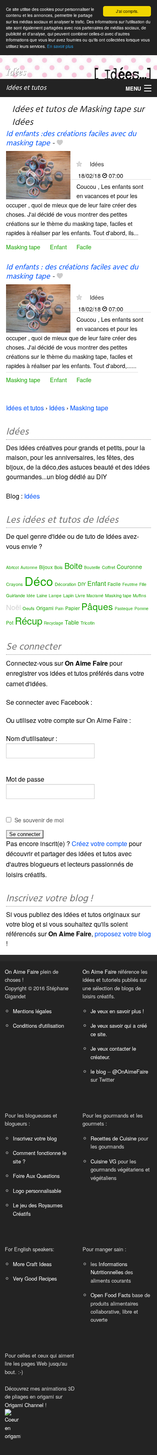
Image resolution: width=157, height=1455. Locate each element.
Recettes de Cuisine (113, 1138)
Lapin (68, 595)
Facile (83, 246)
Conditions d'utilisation (38, 1025)
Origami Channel (24, 1405)
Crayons (14, 584)
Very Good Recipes (35, 1278)
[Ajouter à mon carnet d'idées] (60, 143)
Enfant (58, 246)
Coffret (108, 567)
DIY (82, 583)
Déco (39, 581)
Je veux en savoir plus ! (117, 1011)
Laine (42, 595)
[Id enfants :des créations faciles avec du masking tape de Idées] (38, 174)
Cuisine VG (103, 1161)
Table (72, 622)
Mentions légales (32, 1011)
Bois (58, 567)
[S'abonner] (79, 163)
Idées (97, 163)
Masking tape (23, 246)
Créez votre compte (99, 843)
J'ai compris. (127, 11)
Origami (45, 607)
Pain (59, 608)
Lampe (55, 595)
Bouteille (92, 567)
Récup (28, 620)
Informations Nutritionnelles (109, 1268)
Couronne (129, 567)
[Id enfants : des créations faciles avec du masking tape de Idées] (38, 307)
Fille (143, 584)
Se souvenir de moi (39, 820)
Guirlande (15, 595)
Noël (13, 607)
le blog (98, 1071)
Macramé (95, 595)
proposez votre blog (123, 933)
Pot (9, 622)
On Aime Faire (22, 971)
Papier (72, 607)
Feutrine (130, 584)
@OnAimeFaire (130, 1071)
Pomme (141, 608)
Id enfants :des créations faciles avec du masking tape (71, 138)
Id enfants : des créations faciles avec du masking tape (72, 272)
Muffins (139, 595)
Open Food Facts (110, 1295)
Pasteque (124, 608)
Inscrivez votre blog (35, 1138)
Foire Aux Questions (36, 1176)
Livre (80, 595)
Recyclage (53, 623)
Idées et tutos (26, 88)
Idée (31, 595)
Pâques (97, 606)
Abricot (12, 567)
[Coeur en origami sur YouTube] (13, 1424)
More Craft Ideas (32, 1264)
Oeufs (29, 608)
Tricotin (88, 622)
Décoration (65, 584)
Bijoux (46, 566)
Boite (73, 565)
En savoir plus (60, 46)
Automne (29, 567)
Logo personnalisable (37, 1190)
